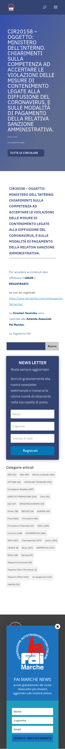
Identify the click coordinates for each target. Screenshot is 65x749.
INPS (13, 540)
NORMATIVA (45, 547)
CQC (12, 503)
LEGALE (13, 547)
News (27, 547)
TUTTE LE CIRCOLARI (24, 153)
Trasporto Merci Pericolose (22, 569)
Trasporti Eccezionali (20, 562)
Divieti (13, 511)
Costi (45, 496)
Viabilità (14, 584)
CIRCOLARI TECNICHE (38, 482)
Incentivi (15, 533)
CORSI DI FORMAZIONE (22, 496)
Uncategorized (42, 577)
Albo (24, 474)
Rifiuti (13, 555)
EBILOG (28, 511)
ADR (12, 474)
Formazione (30, 518)
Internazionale (32, 540)
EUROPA (43, 511)
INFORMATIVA (35, 533)
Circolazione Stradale (16, 142)
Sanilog (27, 555)
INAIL (43, 525)
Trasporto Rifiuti (18, 577)
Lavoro (51, 540)
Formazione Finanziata (21, 525)
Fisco (13, 518)
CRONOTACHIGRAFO (32, 503)
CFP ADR (14, 482)
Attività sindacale (43, 474)
